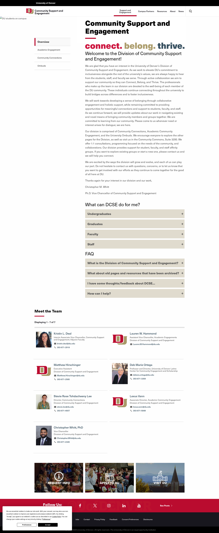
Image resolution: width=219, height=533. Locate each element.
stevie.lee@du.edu (65, 406)
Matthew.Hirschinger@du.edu (70, 375)
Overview (43, 41)
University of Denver (45, 3)
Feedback (113, 519)
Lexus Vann (137, 396)
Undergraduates (99, 214)
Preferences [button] (46, 519)
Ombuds (42, 65)
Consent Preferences (130, 519)
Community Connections (50, 57)
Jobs (77, 519)
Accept (47, 525)
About (172, 11)
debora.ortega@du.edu (143, 374)
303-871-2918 (63, 347)
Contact (87, 519)
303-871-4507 (63, 410)
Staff (90, 244)
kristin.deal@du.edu (66, 343)
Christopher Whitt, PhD (68, 427)
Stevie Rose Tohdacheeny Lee (73, 396)
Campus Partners (146, 11)
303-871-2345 (63, 441)
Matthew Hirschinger (67, 365)
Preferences (26, 525)
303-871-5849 (139, 410)
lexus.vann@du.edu (142, 406)
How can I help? (99, 293)
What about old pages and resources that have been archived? (133, 273)
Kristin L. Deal (62, 333)
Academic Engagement (49, 49)
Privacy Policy (99, 519)
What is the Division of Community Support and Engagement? (132, 263)
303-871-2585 (63, 379)
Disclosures (148, 519)
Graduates (95, 224)
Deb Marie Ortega (141, 365)
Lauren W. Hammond (143, 333)
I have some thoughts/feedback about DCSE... (121, 283)
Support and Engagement (125, 11)
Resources (162, 11)
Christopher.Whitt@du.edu (69, 438)
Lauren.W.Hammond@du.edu (146, 344)
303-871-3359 (139, 378)
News (181, 11)
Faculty (92, 234)
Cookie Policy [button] (56, 517)
